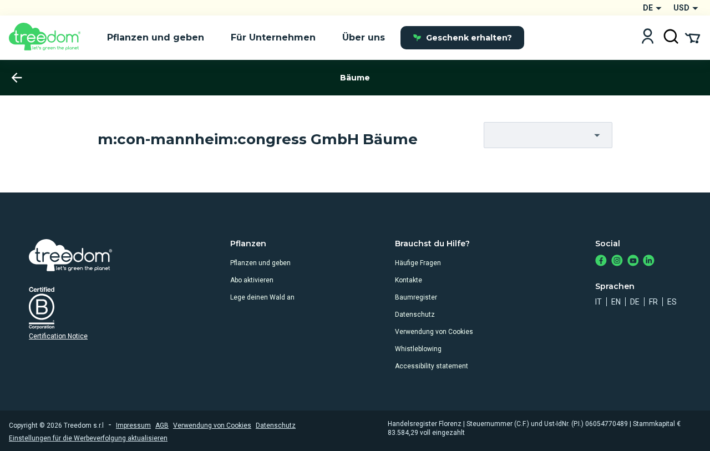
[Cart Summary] (692, 37)
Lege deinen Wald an (262, 297)
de (635, 301)
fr (653, 301)
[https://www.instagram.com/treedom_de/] (617, 261)
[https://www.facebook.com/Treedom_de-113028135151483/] (601, 261)
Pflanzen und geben (260, 263)
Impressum (133, 425)
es (672, 301)
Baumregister (416, 297)
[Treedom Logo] (49, 38)
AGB (162, 425)
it (598, 301)
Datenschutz (415, 314)
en (616, 301)
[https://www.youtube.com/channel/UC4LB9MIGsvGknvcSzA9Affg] (633, 261)
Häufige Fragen (418, 263)
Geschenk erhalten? (469, 38)
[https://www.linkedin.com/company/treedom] (649, 261)
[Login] (647, 37)
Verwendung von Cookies (434, 332)
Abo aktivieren (251, 280)
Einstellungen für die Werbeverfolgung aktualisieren (88, 438)
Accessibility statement (431, 366)
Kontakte (408, 280)
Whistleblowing (418, 349)
